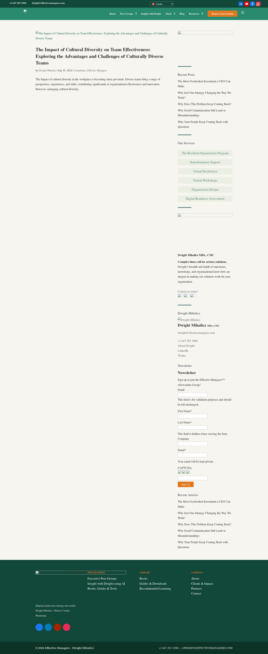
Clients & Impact (202, 583)
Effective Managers (97, 70)
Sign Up (186, 484)
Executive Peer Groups (102, 578)
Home (113, 13)
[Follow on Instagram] (66, 627)
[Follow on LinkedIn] (48, 627)
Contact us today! (188, 291)
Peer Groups (126, 13)
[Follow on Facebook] (39, 627)
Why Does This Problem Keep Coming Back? (204, 104)
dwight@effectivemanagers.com (196, 333)
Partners (196, 588)
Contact (196, 593)
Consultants (80, 70)
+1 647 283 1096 (188, 341)
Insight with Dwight (151, 13)
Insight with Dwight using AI (106, 583)
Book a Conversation (222, 13)
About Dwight (186, 345)
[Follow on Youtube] (57, 627)
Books (143, 578)
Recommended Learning (155, 588)
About (168, 13)
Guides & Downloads (153, 583)
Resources (194, 13)
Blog (182, 13)
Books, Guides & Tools (102, 588)
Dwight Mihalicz (47, 70)
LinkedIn (183, 350)
